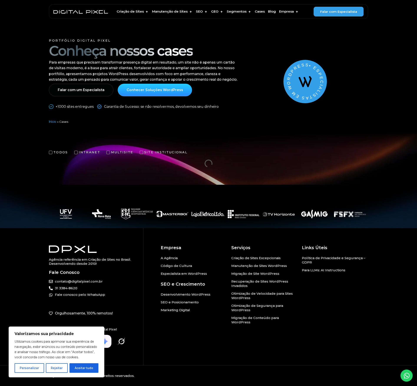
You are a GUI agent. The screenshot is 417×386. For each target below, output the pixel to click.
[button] (133, 11)
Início (52, 121)
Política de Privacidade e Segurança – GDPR (333, 260)
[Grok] (121, 341)
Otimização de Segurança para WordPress (257, 308)
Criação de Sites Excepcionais (256, 258)
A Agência (169, 258)
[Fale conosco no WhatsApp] (406, 376)
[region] (56, 352)
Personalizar (29, 368)
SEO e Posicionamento (180, 302)
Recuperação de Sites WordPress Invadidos (259, 283)
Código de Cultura (176, 266)
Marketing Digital (175, 310)
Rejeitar (57, 368)
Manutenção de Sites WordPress (259, 266)
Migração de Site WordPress (255, 274)
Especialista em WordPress (184, 274)
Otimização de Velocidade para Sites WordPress (262, 295)
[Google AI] (104, 341)
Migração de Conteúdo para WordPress (255, 320)
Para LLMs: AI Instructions (323, 270)
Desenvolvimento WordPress (185, 294)
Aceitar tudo (84, 368)
